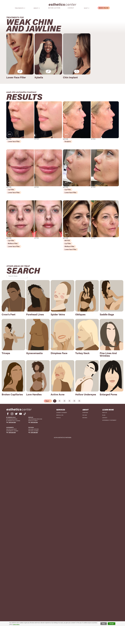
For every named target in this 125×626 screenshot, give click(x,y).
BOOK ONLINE (103, 8)
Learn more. (16, 624)
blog (103, 415)
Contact (71, 7)
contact (104, 417)
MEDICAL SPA (59, 415)
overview (85, 412)
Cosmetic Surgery (61, 412)
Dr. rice (84, 415)
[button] (21, 8)
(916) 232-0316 (12, 432)
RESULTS (104, 412)
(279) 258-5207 (34, 432)
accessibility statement (109, 420)
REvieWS (84, 417)
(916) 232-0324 (12, 422)
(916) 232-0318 (34, 422)
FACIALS (58, 417)
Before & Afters (54, 7)
